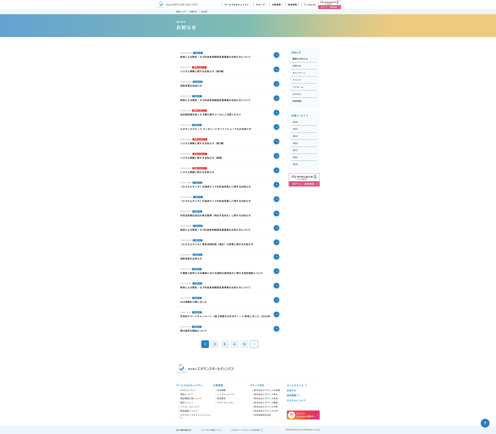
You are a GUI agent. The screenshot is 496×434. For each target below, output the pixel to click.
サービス (237, 4)
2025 (295, 128)
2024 (295, 136)
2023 (295, 143)
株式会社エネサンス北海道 (267, 390)
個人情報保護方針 (184, 430)
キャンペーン (299, 72)
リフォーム (298, 86)
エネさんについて (296, 400)
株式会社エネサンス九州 (266, 410)
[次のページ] (254, 344)
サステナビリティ (225, 402)
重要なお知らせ (300, 58)
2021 (295, 157)
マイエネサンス (295, 385)
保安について (186, 394)
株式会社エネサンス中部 (266, 406)
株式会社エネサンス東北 (266, 394)
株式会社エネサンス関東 (266, 402)
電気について (186, 402)
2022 (295, 150)
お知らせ (297, 65)
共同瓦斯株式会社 (262, 414)
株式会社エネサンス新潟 (266, 398)
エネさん (297, 94)
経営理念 (221, 398)
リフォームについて (190, 406)
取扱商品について (189, 410)
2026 (295, 121)
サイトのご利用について (211, 430)
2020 (295, 164)
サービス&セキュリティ (189, 385)
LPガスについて (188, 390)
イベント (297, 79)
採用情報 (292, 4)
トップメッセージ (225, 394)
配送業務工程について (191, 398)
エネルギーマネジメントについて (195, 416)
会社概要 (221, 390)
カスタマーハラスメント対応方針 (245, 430)
